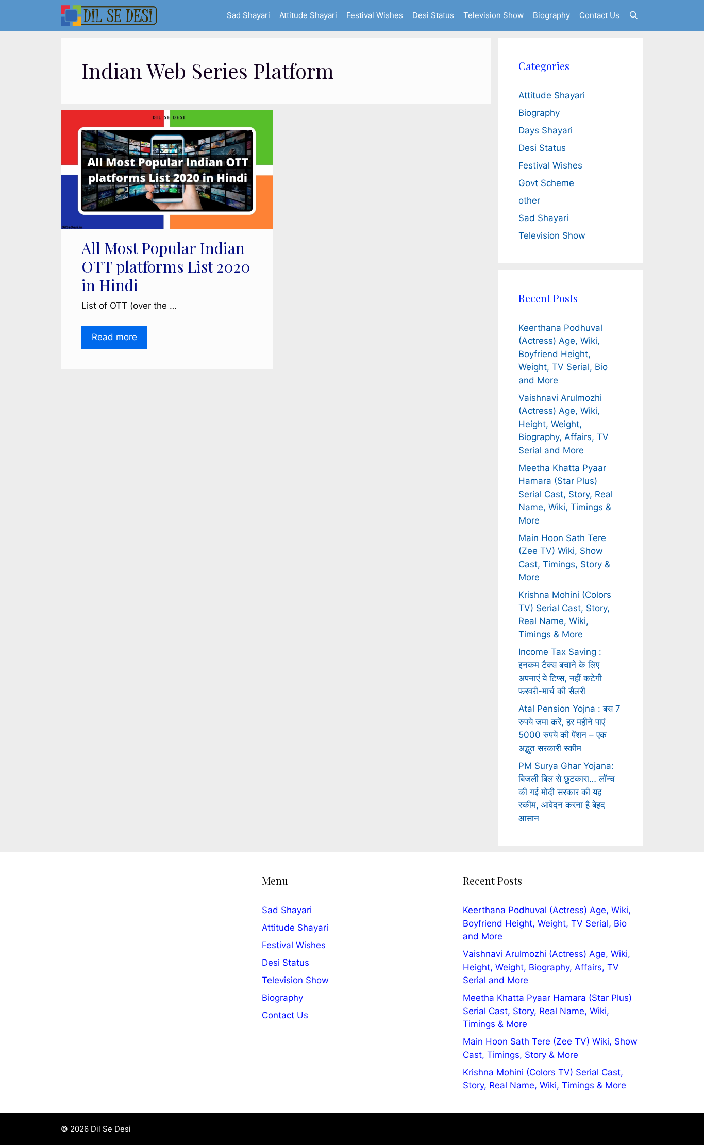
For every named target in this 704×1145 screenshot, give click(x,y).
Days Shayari (545, 130)
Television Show (493, 15)
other (529, 200)
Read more (114, 337)
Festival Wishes (374, 15)
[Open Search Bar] (633, 15)
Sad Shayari (248, 15)
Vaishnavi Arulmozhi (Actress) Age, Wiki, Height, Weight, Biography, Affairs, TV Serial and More (563, 424)
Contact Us (599, 15)
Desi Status (433, 15)
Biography (551, 15)
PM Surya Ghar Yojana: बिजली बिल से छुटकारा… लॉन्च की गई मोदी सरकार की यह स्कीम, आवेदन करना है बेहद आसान (566, 792)
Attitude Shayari (308, 15)
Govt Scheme (546, 183)
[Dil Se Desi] (109, 15)
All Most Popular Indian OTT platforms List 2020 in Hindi (165, 266)
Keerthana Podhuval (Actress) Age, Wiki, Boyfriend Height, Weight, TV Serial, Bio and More (563, 354)
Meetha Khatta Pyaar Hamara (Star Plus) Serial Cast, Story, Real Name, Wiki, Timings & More (565, 494)
